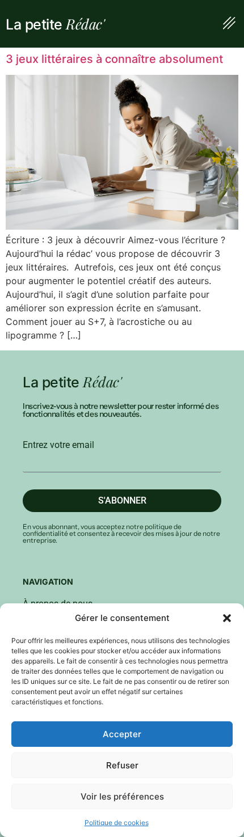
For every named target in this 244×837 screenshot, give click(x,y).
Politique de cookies (117, 822)
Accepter (122, 734)
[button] (227, 618)
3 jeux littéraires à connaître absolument (114, 59)
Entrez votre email (58, 445)
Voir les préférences (122, 796)
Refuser (122, 765)
